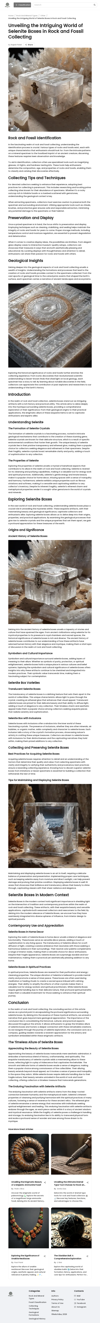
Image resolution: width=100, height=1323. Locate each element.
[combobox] (63, 5)
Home (11, 15)
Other (42, 15)
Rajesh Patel (16, 44)
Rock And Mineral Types (27, 15)
